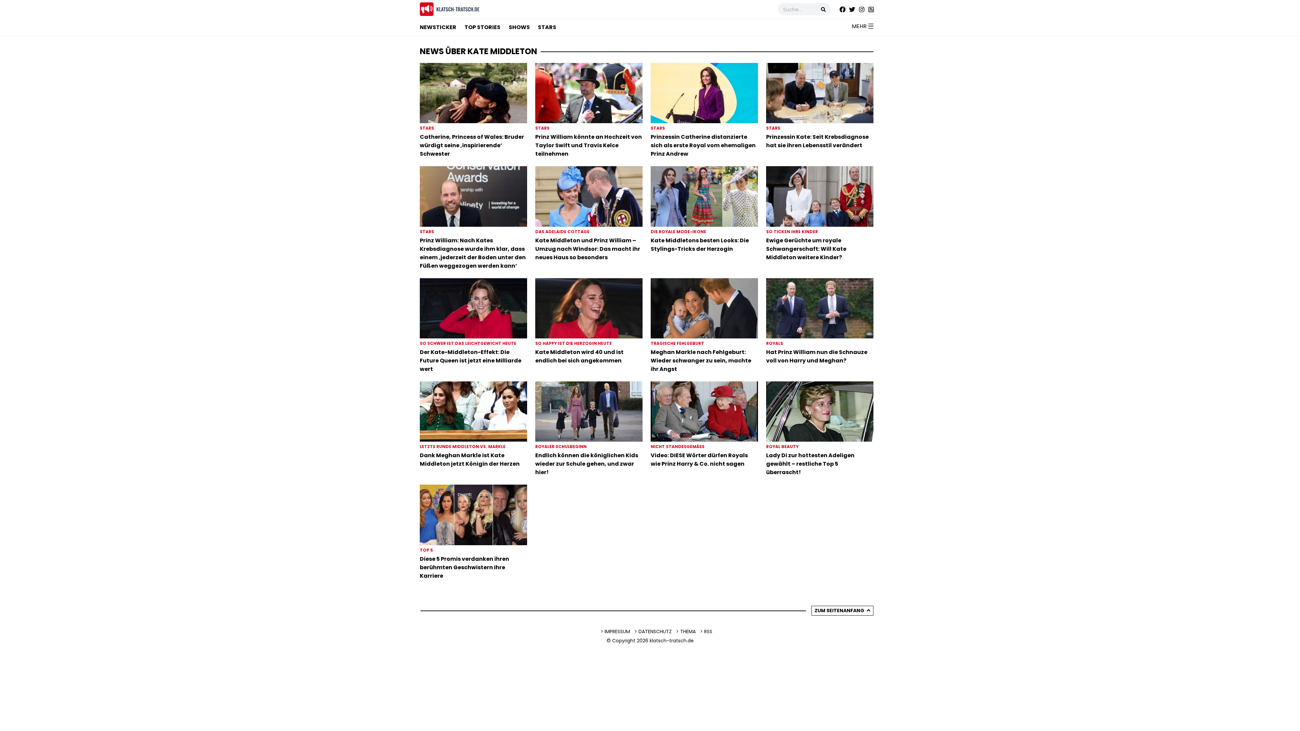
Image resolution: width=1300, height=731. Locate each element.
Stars (547, 27)
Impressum (617, 631)
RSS (708, 631)
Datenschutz (655, 631)
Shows (519, 27)
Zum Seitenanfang (839, 610)
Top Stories (482, 27)
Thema (688, 631)
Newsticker (438, 27)
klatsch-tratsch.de (672, 640)
